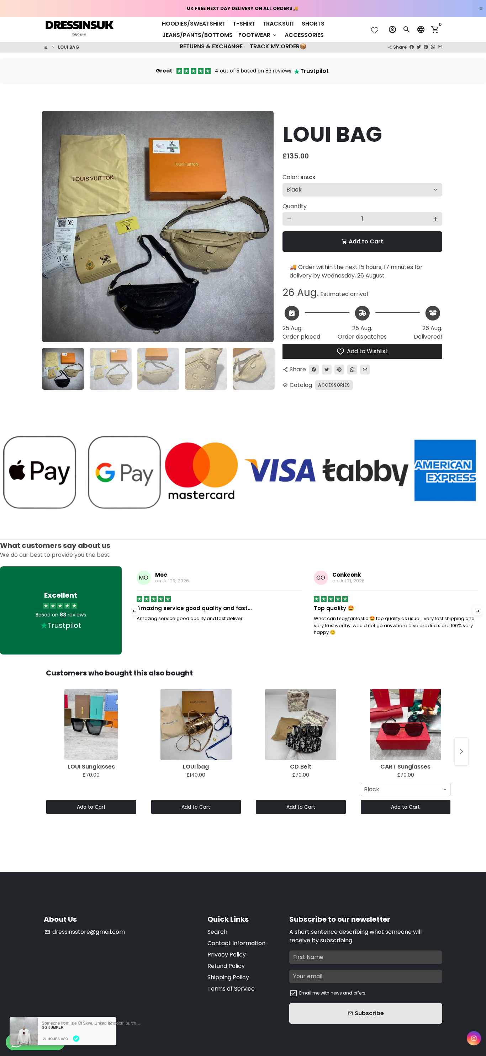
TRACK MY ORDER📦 (278, 46)
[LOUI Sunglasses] (91, 724)
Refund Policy (226, 966)
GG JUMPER (52, 1027)
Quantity (294, 206)
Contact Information (236, 943)
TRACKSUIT (279, 24)
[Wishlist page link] (374, 30)
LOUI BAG (68, 47)
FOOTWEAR (258, 35)
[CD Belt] (301, 724)
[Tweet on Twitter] (419, 47)
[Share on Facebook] (412, 47)
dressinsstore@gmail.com (84, 932)
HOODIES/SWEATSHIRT (194, 24)
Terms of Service (231, 989)
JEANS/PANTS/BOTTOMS (197, 35)
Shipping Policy (228, 977)
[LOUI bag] (196, 724)
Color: (299, 177)
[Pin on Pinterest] (426, 47)
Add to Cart (91, 806)
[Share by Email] (440, 47)
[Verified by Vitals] (76, 1038)
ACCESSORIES (304, 35)
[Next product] (461, 751)
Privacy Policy (226, 954)
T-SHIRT (244, 24)
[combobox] (406, 789)
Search (217, 932)
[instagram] (474, 1038)
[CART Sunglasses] (406, 724)
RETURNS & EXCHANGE (211, 46)
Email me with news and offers (332, 993)
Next (262, 226)
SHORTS (313, 24)
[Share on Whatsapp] (433, 47)
